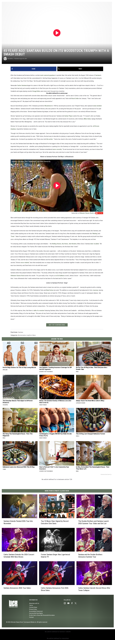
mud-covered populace (47, 75)
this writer (49, 139)
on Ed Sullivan (59, 275)
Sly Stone (65, 244)
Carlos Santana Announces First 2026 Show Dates (54, 589)
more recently (57, 149)
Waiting (95, 233)
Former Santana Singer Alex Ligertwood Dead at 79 (55, 556)
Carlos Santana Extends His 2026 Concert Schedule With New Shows (19, 556)
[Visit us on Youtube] (69, 603)
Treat (12, 236)
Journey (95, 290)
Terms (31, 605)
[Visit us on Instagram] (65, 603)
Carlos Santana (22, 85)
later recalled (94, 244)
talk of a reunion (39, 310)
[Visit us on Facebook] (72, 603)
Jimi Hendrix (73, 244)
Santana (97, 75)
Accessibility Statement (36, 611)
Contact (31, 617)
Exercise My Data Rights (36, 613)
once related (25, 262)
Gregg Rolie (36, 91)
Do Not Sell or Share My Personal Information (42, 615)
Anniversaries (22, 335)
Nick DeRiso (10, 58)
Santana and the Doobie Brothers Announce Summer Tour (90, 556)
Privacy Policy (33, 609)
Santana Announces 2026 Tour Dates (17, 588)
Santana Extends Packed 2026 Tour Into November (18, 522)
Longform (29, 335)
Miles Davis (87, 119)
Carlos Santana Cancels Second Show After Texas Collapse (94, 589)
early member (97, 106)
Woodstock (48, 106)
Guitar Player (69, 116)
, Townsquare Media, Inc (29, 622)
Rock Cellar (75, 98)
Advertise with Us (34, 603)
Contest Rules (33, 607)
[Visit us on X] (76, 603)
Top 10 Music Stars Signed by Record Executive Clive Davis (54, 522)
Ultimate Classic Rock (86, 213)
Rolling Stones (56, 244)
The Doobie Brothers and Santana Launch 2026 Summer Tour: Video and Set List (93, 522)
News (34, 335)
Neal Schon (49, 290)
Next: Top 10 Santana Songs (57, 325)
